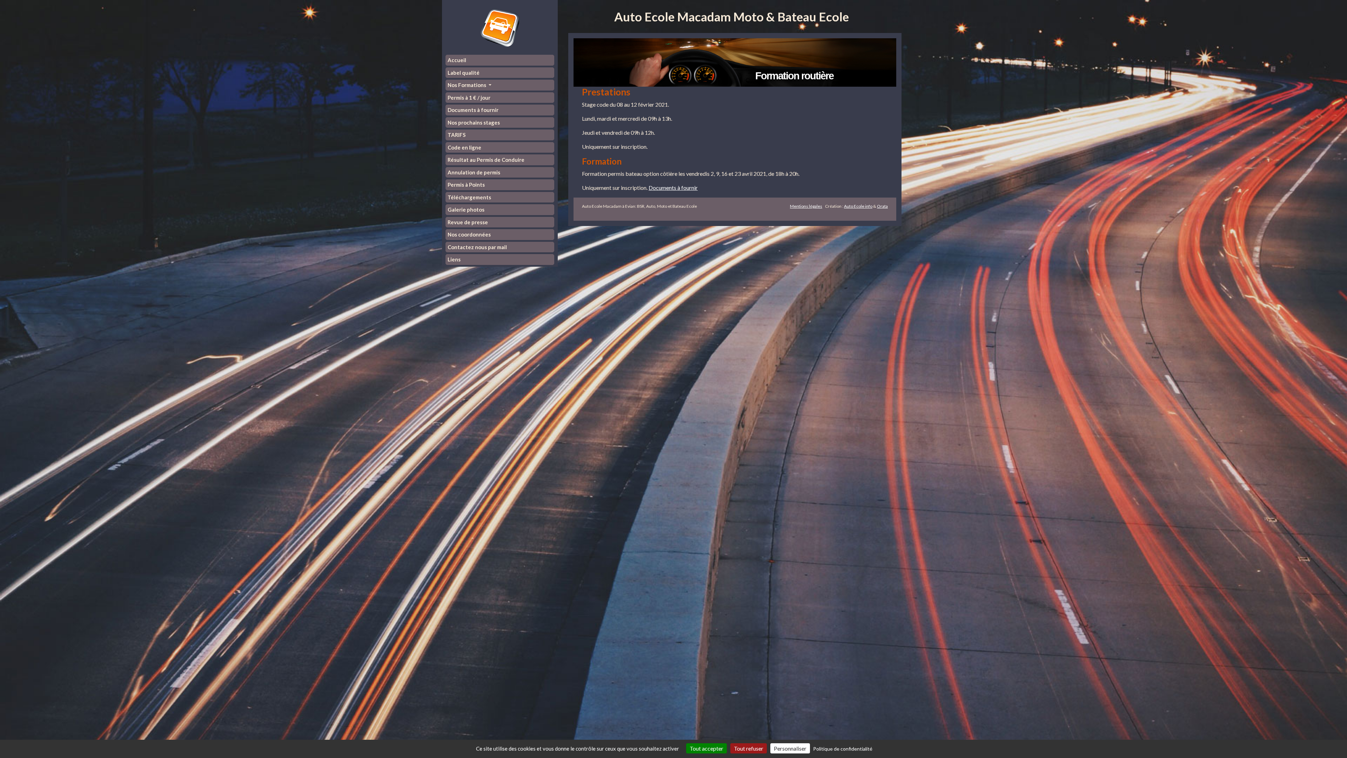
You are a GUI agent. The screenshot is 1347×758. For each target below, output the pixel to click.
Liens (454, 259)
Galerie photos (466, 209)
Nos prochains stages (474, 122)
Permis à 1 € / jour (469, 97)
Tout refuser (748, 748)
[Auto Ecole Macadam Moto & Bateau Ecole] (500, 27)
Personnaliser (790, 748)
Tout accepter (706, 748)
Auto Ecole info (858, 206)
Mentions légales (806, 206)
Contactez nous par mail (477, 247)
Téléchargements (469, 197)
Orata (882, 206)
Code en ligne (464, 147)
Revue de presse (468, 222)
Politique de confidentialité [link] (842, 749)
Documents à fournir (473, 110)
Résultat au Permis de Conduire (486, 160)
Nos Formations (467, 85)
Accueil (457, 60)
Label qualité (464, 72)
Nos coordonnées (469, 234)
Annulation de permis (474, 172)
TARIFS (456, 135)
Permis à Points (466, 184)
